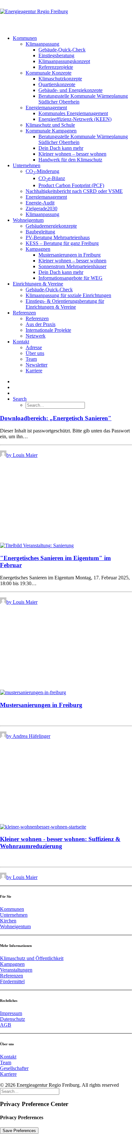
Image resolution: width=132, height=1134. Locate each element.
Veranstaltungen (16, 970)
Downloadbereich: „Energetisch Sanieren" (55, 418)
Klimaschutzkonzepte (60, 78)
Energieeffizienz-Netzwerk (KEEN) (74, 119)
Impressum (11, 1013)
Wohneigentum (28, 220)
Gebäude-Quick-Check (62, 49)
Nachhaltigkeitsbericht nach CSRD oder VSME (74, 191)
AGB (5, 1025)
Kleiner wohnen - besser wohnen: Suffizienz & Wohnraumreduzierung (60, 842)
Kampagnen (38, 249)
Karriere (34, 370)
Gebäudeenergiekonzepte (51, 226)
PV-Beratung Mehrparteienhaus (58, 237)
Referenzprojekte (55, 67)
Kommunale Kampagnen (51, 130)
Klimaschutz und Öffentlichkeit (31, 958)
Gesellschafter (14, 1068)
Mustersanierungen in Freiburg (69, 255)
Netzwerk (35, 336)
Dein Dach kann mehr (60, 148)
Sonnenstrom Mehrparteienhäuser (72, 266)
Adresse (34, 347)
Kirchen (8, 920)
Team (31, 359)
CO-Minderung (42, 171)
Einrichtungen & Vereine (38, 283)
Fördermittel (12, 981)
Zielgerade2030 (41, 208)
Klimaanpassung (42, 44)
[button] (20, 399)
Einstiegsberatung (56, 55)
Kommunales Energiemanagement (73, 113)
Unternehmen (26, 165)
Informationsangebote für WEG (70, 278)
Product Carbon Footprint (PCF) (71, 185)
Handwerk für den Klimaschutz (70, 159)
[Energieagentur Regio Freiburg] (66, 15)
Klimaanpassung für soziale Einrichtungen (68, 295)
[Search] (29, 1091)
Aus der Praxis (40, 324)
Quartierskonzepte (56, 84)
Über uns (35, 353)
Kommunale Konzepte (48, 73)
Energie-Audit (40, 202)
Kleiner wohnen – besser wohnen (72, 154)
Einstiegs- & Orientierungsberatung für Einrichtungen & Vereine (65, 304)
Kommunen (25, 38)
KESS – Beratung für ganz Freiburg (62, 243)
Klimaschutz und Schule (50, 125)
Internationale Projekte (48, 330)
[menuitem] (72, 99)
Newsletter (36, 364)
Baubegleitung (40, 231)
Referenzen (24, 312)
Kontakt (21, 341)
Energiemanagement (46, 107)
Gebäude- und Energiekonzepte (70, 90)
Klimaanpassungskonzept (64, 61)
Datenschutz (12, 1019)
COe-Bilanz (51, 178)
